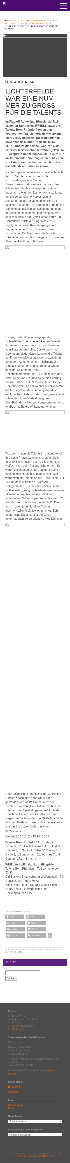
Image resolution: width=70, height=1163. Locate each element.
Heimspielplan (15, 1105)
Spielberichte (31, 949)
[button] (14, 917)
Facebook (15, 1086)
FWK (31, 81)
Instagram (13, 1091)
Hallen (11, 1108)
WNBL (48, 949)
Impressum (21, 1156)
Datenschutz (35, 1156)
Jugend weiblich (16, 949)
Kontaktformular (16, 1029)
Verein (42, 949)
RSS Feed (19, 952)
